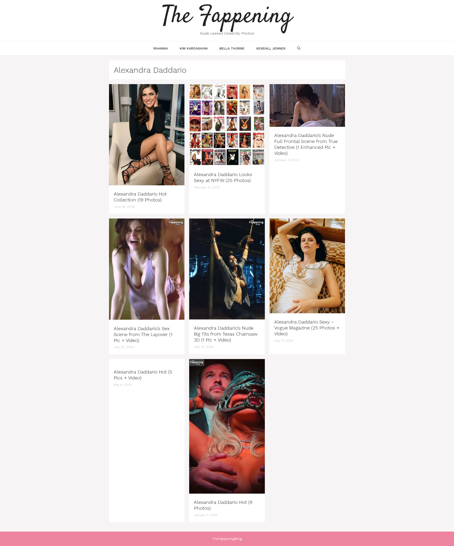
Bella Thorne (231, 48)
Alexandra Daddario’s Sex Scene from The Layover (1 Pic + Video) (143, 334)
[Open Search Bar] (298, 48)
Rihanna (160, 48)
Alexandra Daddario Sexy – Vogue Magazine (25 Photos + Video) (307, 328)
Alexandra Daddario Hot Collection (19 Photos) (140, 197)
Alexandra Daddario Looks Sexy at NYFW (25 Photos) (223, 177)
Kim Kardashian (194, 48)
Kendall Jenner (270, 48)
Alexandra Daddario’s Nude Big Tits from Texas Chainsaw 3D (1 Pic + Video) (226, 334)
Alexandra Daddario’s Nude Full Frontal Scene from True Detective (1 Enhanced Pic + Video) (306, 144)
